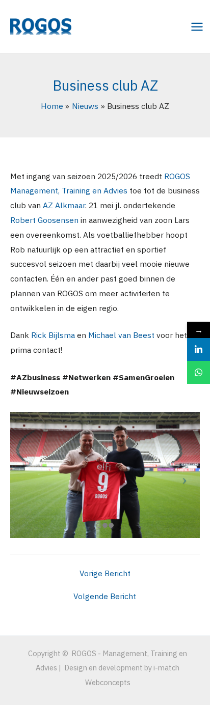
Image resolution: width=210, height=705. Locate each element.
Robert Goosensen (44, 220)
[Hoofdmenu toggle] (197, 26)
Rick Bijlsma (53, 335)
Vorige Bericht (105, 574)
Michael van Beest (121, 335)
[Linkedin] (198, 349)
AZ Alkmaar (64, 205)
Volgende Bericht (104, 597)
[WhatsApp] (198, 372)
